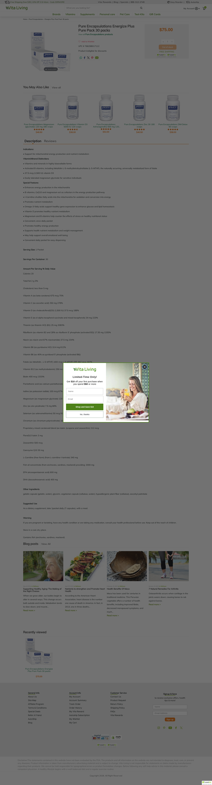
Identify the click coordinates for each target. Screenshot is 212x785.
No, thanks (84, 414)
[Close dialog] (144, 367)
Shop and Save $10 (85, 407)
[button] (207, 783)
